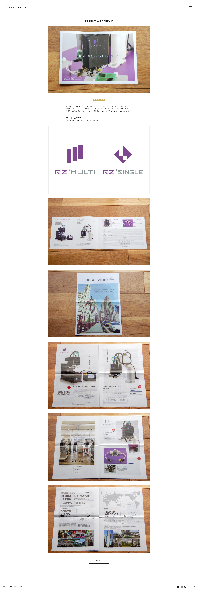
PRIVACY (191, 587)
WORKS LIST (99, 561)
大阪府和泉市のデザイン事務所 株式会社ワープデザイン (19, 8)
